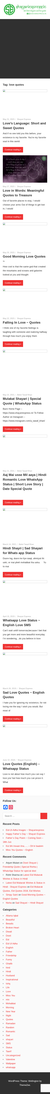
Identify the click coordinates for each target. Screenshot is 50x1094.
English (9, 947)
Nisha (9, 903)
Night (8, 1015)
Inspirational (12, 979)
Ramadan (10, 1023)
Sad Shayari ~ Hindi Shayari (29, 903)
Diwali (9, 931)
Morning (10, 1007)
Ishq (8, 983)
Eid (7, 939)
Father (9, 951)
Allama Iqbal (12, 915)
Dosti (8, 935)
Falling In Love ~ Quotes (21, 322)
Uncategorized (13, 1055)
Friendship (11, 955)
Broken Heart (12, 927)
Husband (10, 975)
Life (7, 987)
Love (8, 991)
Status (9, 1047)
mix (7, 999)
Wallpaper (11, 1063)
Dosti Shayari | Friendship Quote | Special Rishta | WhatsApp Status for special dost (20, 867)
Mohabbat (11, 1003)
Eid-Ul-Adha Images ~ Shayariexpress (25, 830)
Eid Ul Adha (11, 943)
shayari (9, 1039)
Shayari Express (24, 119)
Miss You (10, 995)
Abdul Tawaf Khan (24, 395)
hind (8, 967)
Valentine (10, 1059)
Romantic (10, 1031)
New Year (10, 1011)
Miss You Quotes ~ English (19, 850)
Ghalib (9, 963)
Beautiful (10, 919)
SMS (8, 1043)
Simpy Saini (12, 894)
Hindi (8, 971)
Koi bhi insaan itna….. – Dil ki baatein (24, 846)
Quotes (9, 1019)
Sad (8, 1035)
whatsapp (10, 1067)
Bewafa (9, 923)
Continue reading (12, 149)
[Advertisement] (25, 53)
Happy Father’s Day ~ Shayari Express (25, 834)
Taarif (8, 1051)
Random (10, 1027)
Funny (9, 959)
